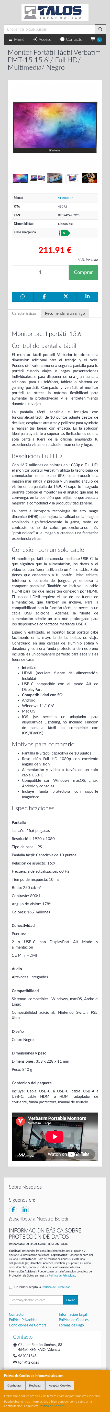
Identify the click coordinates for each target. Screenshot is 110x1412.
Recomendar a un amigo (65, 314)
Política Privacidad (23, 1320)
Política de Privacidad (62, 1275)
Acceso (44, 39)
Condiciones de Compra (28, 1325)
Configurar (14, 1385)
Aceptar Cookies (60, 1385)
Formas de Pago (71, 1325)
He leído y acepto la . (42, 1286)
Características (24, 314)
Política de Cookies (51, 1405)
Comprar (83, 272)
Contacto (73, 39)
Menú (19, 39)
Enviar (70, 1299)
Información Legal (73, 1315)
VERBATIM (65, 197)
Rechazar (35, 1385)
